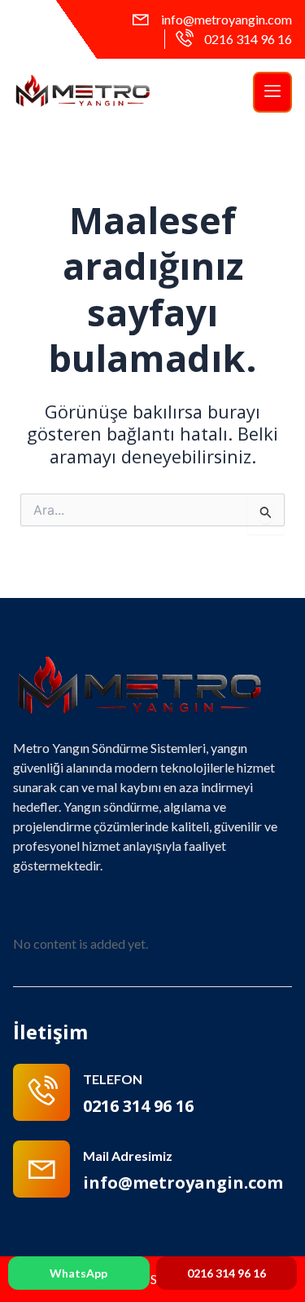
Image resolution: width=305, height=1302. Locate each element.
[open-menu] (272, 92)
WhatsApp (78, 1273)
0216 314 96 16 (226, 1273)
